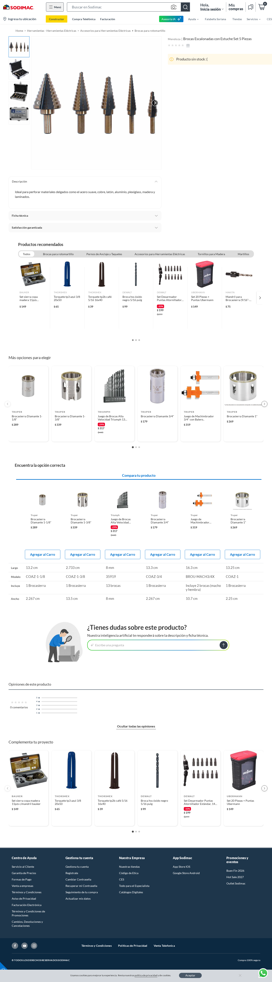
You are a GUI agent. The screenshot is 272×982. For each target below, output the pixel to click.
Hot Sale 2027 (235, 877)
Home (19, 30)
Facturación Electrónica (26, 905)
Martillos (243, 254)
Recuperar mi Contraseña (81, 885)
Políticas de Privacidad (132, 945)
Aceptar (190, 975)
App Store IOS (181, 866)
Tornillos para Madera (211, 254)
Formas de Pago (21, 879)
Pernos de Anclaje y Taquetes (104, 254)
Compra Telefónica (83, 19)
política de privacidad (146, 975)
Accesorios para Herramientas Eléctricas (105, 30)
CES (121, 879)
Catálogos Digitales (131, 892)
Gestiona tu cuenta (77, 866)
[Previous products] (8, 404)
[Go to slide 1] (133, 447)
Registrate (72, 873)
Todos (26, 254)
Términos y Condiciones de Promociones (28, 913)
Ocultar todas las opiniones (136, 726)
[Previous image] (37, 103)
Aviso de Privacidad (24, 898)
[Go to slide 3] (139, 447)
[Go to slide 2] (136, 447)
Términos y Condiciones (26, 892)
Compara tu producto (139, 475)
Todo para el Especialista (134, 885)
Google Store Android (186, 873)
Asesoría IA (168, 19)
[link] (33, 298)
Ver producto (28, 435)
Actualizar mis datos (78, 898)
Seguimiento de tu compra (82, 892)
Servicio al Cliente (23, 866)
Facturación (107, 19)
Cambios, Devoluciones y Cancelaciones (27, 923)
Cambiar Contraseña (78, 879)
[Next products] (264, 404)
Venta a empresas (22, 885)
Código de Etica (128, 873)
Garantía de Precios (24, 873)
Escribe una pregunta (109, 645)
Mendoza (174, 39)
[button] (128, 7)
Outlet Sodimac (236, 883)
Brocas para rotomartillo (150, 30)
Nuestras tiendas (129, 866)
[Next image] (155, 103)
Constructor (56, 19)
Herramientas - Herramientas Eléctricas (51, 30)
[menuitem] (191, 19)
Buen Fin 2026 (235, 870)
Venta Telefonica (164, 945)
